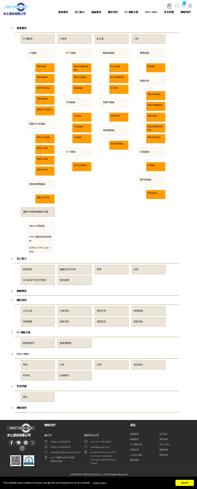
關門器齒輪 (145, 179)
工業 (136, 38)
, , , (103, 458)
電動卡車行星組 (43, 197)
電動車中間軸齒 (43, 88)
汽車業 (63, 38)
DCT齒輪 (71, 52)
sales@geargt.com (100, 447)
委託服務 (64, 279)
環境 (25, 364)
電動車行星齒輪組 (44, 109)
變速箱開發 (65, 343)
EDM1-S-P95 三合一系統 (40, 249)
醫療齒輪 (144, 52)
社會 (62, 364)
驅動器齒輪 (109, 52)
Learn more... (100, 482)
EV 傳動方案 (131, 12)
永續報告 (64, 375)
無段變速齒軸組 (80, 165)
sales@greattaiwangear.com (65, 452)
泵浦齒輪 (144, 151)
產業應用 (63, 12)
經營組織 (138, 310)
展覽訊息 (101, 321)
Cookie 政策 (136, 454)
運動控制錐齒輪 (154, 94)
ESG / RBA (151, 12)
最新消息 (64, 321)
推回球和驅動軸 (117, 144)
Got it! (184, 482)
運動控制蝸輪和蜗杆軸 (155, 128)
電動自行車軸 (42, 148)
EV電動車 (28, 38)
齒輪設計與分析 (68, 269)
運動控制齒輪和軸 (155, 105)
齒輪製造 (96, 12)
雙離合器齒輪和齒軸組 (81, 68)
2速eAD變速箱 (37, 225)
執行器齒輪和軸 (117, 77)
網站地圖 (134, 460)
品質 (136, 269)
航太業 (100, 38)
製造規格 (27, 269)
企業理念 (64, 310)
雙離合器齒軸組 (80, 77)
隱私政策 (163, 454)
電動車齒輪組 (42, 77)
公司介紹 (27, 310)
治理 (99, 364)
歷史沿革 (101, 310)
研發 (99, 269)
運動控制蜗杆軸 (154, 137)
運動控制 (144, 80)
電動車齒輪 (41, 66)
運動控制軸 (152, 116)
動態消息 (138, 321)
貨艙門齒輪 (109, 102)
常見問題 (169, 12)
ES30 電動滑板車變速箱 (40, 238)
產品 (25, 396)
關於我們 (113, 12)
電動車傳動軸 (42, 98)
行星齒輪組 (78, 126)
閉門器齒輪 (152, 193)
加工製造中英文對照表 (34, 279)
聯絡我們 (186, 12)
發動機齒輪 (109, 130)
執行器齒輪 (115, 66)
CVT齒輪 (70, 151)
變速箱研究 (28, 343)
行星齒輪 (70, 102)
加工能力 (80, 12)
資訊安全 (138, 364)
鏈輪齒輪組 (78, 88)
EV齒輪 (33, 52)
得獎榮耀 (27, 321)
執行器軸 (114, 88)
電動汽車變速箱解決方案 (35, 211)
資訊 (133, 425)
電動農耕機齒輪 (37, 184)
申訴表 (26, 375)
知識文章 (134, 449)
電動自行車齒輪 (37, 123)
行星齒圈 (77, 137)
